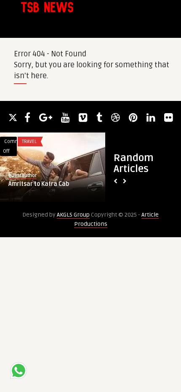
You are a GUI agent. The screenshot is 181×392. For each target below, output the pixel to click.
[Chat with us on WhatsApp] (18, 372)
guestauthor (22, 175)
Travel (29, 141)
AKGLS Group (73, 214)
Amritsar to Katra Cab (38, 184)
